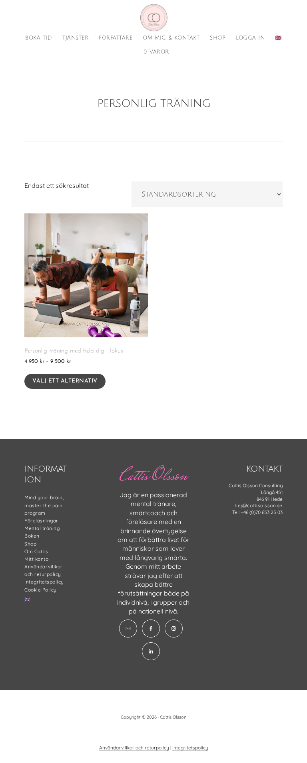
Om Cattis (36, 551)
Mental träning (42, 528)
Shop (30, 544)
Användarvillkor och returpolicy (134, 748)
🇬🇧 (27, 599)
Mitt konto (36, 559)
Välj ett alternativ (65, 381)
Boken (32, 536)
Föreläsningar (41, 521)
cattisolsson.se (153, 18)
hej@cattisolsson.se (259, 505)
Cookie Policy (40, 590)
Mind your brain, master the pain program (44, 505)
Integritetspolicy (44, 582)
